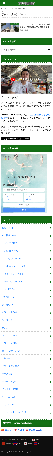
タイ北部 (9, 289)
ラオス (7, 373)
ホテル (7, 327)
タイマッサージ (11, 350)
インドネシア (10, 389)
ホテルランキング (12, 335)
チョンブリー (13, 281)
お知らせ (7, 227)
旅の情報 (9, 235)
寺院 (6, 358)
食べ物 (7, 320)
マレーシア (9, 381)
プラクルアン (10, 366)
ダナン (8, 404)
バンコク (11, 250)
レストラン (10, 343)
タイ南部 (9, 297)
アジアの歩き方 (18, 452)
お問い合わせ (25, 439)
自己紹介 (4, 439)
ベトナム (8, 396)
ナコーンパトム (13, 273)
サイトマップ (14, 439)
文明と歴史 (9, 312)
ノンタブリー (12, 258)
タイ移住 (7, 304)
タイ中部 (10, 243)
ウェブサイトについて (14, 412)
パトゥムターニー (14, 266)
